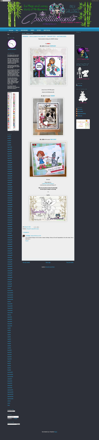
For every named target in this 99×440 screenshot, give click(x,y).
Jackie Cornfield (80, 111)
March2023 (10, 352)
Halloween (9, 314)
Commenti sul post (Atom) (49, 267)
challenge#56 (10, 273)
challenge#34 (10, 220)
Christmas (9, 288)
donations (9, 301)
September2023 (10, 394)
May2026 (9, 370)
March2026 (10, 359)
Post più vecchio (69, 262)
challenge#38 (10, 228)
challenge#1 (10, 160)
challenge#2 (10, 184)
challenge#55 (10, 270)
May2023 (9, 363)
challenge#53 (10, 266)
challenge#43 (10, 242)
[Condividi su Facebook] (37, 227)
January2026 (10, 326)
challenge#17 (10, 178)
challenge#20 (10, 187)
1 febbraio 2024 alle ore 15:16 (35, 235)
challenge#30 (10, 211)
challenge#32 (10, 215)
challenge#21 (10, 189)
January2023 (10, 319)
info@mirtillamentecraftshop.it (48, 183)
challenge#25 (10, 198)
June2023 (9, 341)
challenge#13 (10, 169)
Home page (11, 30)
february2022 (10, 303)
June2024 (9, 343)
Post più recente (26, 262)
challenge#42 (10, 239)
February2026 (10, 312)
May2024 (9, 365)
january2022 (10, 317)
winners (37, 228)
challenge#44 (10, 244)
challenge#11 (10, 164)
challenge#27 (28, 228)
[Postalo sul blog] (35, 227)
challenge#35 (10, 222)
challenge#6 (10, 279)
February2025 (10, 310)
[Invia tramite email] (34, 227)
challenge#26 (10, 200)
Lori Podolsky (27, 235)
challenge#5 (10, 257)
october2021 (10, 379)
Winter (9, 405)
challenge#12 (10, 167)
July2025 (9, 334)
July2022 (9, 328)
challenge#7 (10, 281)
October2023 (10, 383)
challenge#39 (10, 231)
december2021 (10, 290)
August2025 (10, 156)
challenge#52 (10, 264)
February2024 (10, 308)
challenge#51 (10, 262)
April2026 (9, 145)
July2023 (9, 330)
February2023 (10, 306)
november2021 (10, 372)
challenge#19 (10, 182)
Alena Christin (79, 109)
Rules (17, 30)
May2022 (9, 361)
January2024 (33, 228)
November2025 (10, 376)
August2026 (10, 158)
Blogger (55, 431)
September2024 (10, 396)
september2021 (10, 390)
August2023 (10, 151)
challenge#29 (10, 206)
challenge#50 (10, 259)
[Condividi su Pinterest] (38, 227)
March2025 (10, 356)
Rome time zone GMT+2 (12, 49)
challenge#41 (10, 237)
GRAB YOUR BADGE (24, 30)
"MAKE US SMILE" (53, 139)
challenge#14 (10, 171)
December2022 (10, 292)
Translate (15, 418)
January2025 (10, 323)
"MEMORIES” (53, 96)
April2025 (9, 142)
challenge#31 (10, 213)
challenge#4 (10, 233)
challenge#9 (10, 286)
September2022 (10, 392)
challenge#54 (10, 268)
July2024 (9, 332)
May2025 (9, 367)
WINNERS (32, 30)
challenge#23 (10, 193)
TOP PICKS (39, 30)
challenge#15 (10, 173)
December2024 (10, 297)
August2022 (10, 149)
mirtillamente (79, 115)
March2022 (10, 350)
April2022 (9, 136)
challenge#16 (10, 175)
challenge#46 (10, 248)
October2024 (10, 385)
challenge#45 (10, 246)
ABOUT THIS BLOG (47, 30)
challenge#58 (10, 277)
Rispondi (26, 240)
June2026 (9, 348)
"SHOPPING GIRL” (53, 46)
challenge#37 (10, 226)
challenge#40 (10, 235)
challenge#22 (10, 191)
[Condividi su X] (36, 227)
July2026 (9, 337)
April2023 (9, 138)
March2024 (10, 354)
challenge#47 (10, 251)
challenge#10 (10, 162)
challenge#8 (10, 284)
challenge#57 (10, 275)
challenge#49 (10, 255)
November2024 (10, 374)
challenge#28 (10, 204)
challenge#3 (10, 209)
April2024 (9, 140)
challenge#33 (10, 217)
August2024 (10, 153)
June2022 (9, 339)
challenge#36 (10, 224)
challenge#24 (10, 195)
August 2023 (10, 147)
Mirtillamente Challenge (81, 113)
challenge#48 (10, 253)
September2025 (10, 398)
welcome (9, 401)
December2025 (10, 299)
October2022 (10, 381)
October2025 (10, 387)
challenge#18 (10, 180)
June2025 (9, 345)
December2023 (10, 295)
